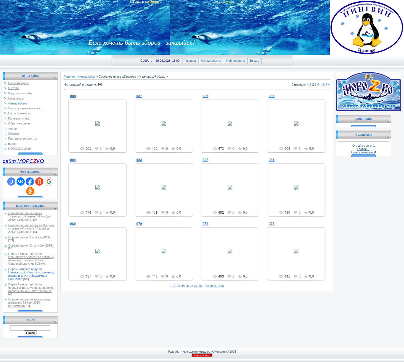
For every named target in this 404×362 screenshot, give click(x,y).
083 (139, 160)
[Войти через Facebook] (30, 181)
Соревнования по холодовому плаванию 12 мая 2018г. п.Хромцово (29, 302)
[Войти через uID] (11, 181)
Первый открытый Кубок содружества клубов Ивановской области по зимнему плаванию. (31, 288)
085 (272, 96)
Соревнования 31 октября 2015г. (31, 245)
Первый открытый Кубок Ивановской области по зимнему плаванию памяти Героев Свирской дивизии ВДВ (31, 258)
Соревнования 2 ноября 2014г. (29, 237)
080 (73, 224)
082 (205, 160)
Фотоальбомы (211, 60)
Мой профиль (235, 60)
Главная (190, 60)
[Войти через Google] (49, 181)
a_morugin (100, 128)
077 (272, 224)
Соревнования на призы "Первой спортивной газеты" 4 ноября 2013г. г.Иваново (31, 228)
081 (272, 160)
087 (139, 96)
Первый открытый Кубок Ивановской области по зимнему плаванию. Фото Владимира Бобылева (31, 274)
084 (73, 160)
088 (73, 96)
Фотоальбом (86, 76)
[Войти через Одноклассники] (30, 191)
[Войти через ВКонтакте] (20, 181)
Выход (254, 60)
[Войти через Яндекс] (39, 181)
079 (139, 224)
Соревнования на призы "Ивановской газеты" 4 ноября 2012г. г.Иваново (29, 216)
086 (205, 96)
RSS (244, 2)
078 (205, 224)
